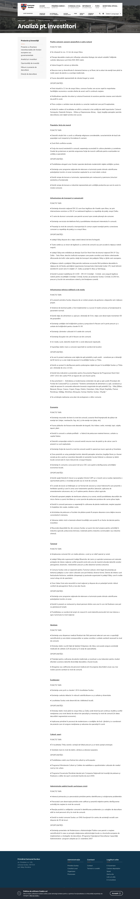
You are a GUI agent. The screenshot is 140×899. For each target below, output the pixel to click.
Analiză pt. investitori (59, 20)
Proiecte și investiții (44, 20)
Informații (32, 20)
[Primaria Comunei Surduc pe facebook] (103, 13)
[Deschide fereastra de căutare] (100, 13)
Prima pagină (21, 20)
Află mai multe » (34, 895)
